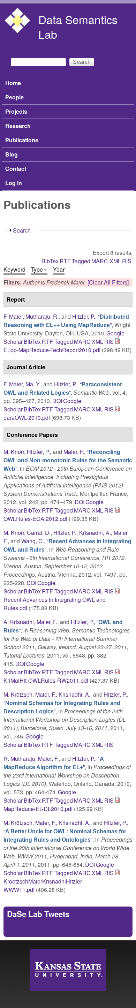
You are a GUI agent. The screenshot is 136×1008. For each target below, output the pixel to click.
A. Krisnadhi (18, 622)
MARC (99, 261)
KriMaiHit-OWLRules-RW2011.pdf (45, 680)
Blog (11, 154)
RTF (65, 261)
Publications (21, 140)
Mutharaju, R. (42, 316)
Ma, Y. (32, 384)
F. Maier (13, 316)
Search (22, 230)
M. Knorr (13, 452)
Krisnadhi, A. (95, 533)
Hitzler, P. (83, 316)
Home (13, 83)
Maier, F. (73, 452)
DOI (57, 401)
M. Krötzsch (17, 694)
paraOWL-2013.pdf (26, 418)
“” (66, 320)
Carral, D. (39, 533)
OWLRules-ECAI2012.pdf (35, 519)
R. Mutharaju (19, 759)
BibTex (50, 261)
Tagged (81, 261)
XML (115, 261)
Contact (15, 169)
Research (18, 126)
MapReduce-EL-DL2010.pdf (38, 809)
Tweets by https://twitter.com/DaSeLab (53, 929)
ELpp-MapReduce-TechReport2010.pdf (51, 350)
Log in (13, 183)
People (14, 97)
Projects (16, 111)
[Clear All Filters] (108, 282)
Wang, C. (32, 541)
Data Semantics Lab (78, 26)
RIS (126, 261)
